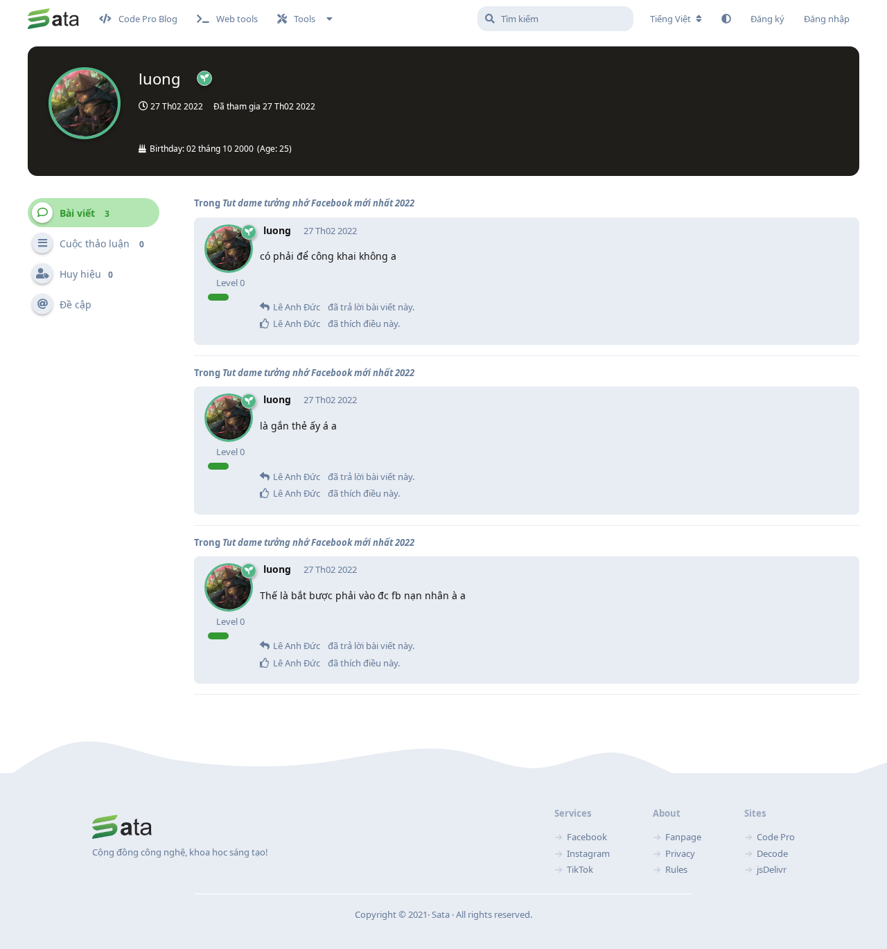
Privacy (680, 853)
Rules (676, 869)
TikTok (580, 869)
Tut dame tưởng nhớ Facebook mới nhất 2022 (318, 203)
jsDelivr (772, 869)
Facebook (587, 837)
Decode (772, 853)
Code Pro (776, 837)
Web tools (237, 18)
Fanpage (683, 837)
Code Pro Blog (147, 18)
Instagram (588, 853)
